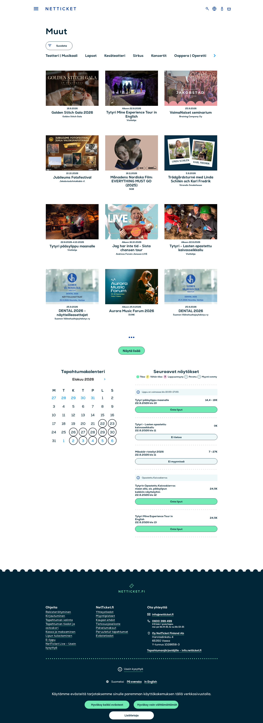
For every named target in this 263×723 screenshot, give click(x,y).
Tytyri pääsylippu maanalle (72, 246)
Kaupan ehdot (105, 620)
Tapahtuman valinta (59, 620)
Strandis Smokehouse (190, 185)
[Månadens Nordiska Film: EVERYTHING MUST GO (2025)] (131, 153)
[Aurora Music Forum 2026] (131, 287)
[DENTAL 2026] (190, 287)
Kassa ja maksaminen (61, 631)
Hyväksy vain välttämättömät (157, 704)
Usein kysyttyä (133, 669)
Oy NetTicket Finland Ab (168, 633)
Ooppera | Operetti (190, 55)
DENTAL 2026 (191, 311)
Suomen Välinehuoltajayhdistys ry (72, 318)
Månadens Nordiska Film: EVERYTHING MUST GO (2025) (131, 181)
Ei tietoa (176, 437)
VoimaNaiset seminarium (191, 113)
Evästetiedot (104, 635)
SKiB (131, 189)
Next (214, 55)
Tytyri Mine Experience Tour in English (131, 114)
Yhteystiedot (104, 612)
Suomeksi (117, 681)
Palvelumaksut (106, 628)
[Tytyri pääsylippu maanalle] (72, 222)
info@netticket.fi (163, 614)
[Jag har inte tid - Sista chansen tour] (131, 222)
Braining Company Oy (190, 116)
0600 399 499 (162, 621)
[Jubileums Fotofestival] (72, 153)
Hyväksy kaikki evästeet (107, 704)
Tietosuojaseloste (108, 624)
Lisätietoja (132, 715)
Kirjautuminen (55, 616)
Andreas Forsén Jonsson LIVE (131, 254)
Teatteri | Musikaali (61, 55)
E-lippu (50, 639)
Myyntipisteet (105, 616)
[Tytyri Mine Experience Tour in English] (131, 89)
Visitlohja (131, 120)
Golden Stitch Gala (72, 116)
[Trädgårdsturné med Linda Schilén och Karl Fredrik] (190, 153)
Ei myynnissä (176, 461)
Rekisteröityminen (58, 612)
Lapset (91, 55)
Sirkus (138, 55)
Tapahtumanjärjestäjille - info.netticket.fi (174, 650)
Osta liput (176, 409)
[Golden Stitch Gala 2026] (72, 89)
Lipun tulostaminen (59, 635)
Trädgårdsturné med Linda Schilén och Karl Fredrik (190, 179)
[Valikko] (35, 9)
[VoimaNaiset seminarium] (190, 89)
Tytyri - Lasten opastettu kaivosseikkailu (191, 248)
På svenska (134, 681)
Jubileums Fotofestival (72, 178)
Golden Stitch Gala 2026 (72, 113)
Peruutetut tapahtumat (112, 631)
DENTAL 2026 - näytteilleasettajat (72, 313)
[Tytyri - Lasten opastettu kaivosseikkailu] (190, 222)
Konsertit (159, 55)
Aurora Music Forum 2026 (131, 311)
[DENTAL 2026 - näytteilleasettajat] (72, 287)
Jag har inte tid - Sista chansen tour (131, 248)
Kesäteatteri (114, 55)
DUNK (131, 315)
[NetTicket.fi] (131, 591)
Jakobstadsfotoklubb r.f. (72, 181)
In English (150, 681)
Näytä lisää (131, 351)
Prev (50, 55)
